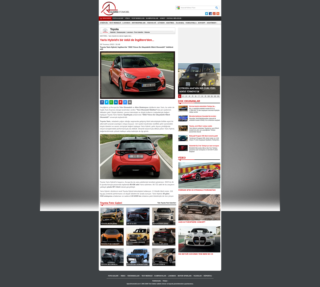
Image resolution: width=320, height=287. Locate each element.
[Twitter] (207, 13)
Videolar (147, 32)
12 (215, 96)
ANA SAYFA (106, 18)
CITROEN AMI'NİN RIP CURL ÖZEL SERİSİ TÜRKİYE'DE (197, 90)
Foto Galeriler (138, 32)
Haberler (113, 32)
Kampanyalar (121, 32)
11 (212, 96)
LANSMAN (126, 23)
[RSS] (217, 13)
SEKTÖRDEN (211, 23)
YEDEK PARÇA (191, 23)
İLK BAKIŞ (180, 23)
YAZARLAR (197, 276)
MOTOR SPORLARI (184, 276)
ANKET (162, 18)
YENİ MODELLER (138, 18)
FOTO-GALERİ (118, 18)
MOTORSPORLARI (139, 23)
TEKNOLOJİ (151, 23)
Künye (165, 281)
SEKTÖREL (170, 23)
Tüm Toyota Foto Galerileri (166, 203)
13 (218, 96)
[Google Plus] (213, 13)
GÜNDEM (161, 23)
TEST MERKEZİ (115, 23)
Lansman (130, 32)
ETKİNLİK (104, 23)
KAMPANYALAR (152, 18)
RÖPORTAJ (208, 276)
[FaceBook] (210, 13)
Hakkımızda (156, 281)
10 (209, 96)
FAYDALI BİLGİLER (174, 18)
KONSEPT (201, 23)
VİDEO (127, 18)
